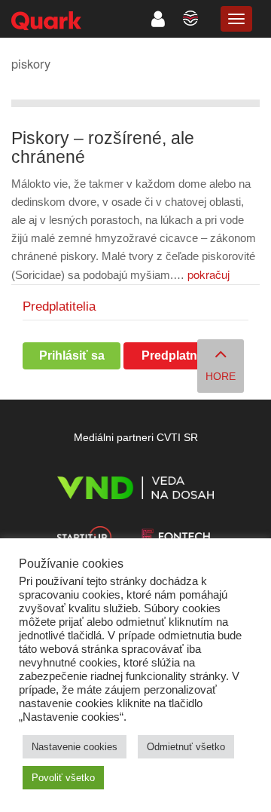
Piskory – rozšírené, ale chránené (102, 148)
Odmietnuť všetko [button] (186, 746)
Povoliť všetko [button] (63, 777)
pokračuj (208, 274)
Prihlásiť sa (72, 355)
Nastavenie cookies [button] (74, 746)
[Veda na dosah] (135, 490)
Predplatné (173, 355)
